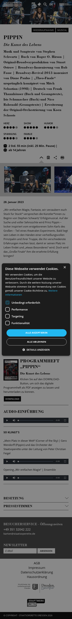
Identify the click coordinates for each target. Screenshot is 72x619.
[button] (36, 349)
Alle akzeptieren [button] (37, 332)
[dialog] (36, 309)
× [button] (64, 267)
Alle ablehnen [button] (36, 341)
